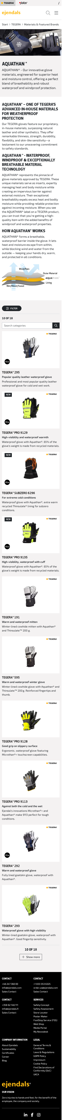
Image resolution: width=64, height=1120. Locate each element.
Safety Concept (41, 1004)
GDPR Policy (39, 1056)
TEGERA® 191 (11, 617)
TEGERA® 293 (11, 926)
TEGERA (16, 24)
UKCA (36, 1074)
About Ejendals (10, 1045)
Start (5, 24)
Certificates (8, 1052)
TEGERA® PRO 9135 (15, 557)
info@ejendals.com (11, 987)
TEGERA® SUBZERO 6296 (18, 493)
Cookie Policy (40, 1063)
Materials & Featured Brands (41, 24)
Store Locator (40, 1012)
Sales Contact (9, 991)
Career (5, 1056)
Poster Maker (40, 1016)
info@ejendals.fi (10, 1008)
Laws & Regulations (43, 1052)
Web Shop (38, 1024)
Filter (13, 308)
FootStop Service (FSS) (45, 1020)
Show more (33, 956)
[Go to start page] (11, 12)
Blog (4, 1060)
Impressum (39, 1059)
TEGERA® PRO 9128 (15, 741)
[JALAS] (23, 3)
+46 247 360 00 (10, 983)
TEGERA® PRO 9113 (15, 801)
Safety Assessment (43, 1008)
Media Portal (40, 1027)
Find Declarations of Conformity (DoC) (43, 1069)
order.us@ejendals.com (45, 987)
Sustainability (9, 1049)
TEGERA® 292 (11, 866)
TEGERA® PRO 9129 (15, 432)
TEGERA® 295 (11, 372)
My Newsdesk (40, 1031)
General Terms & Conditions (42, 1047)
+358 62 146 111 (10, 1004)
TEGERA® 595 (11, 677)
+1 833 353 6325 (42, 983)
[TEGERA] (7, 3)
